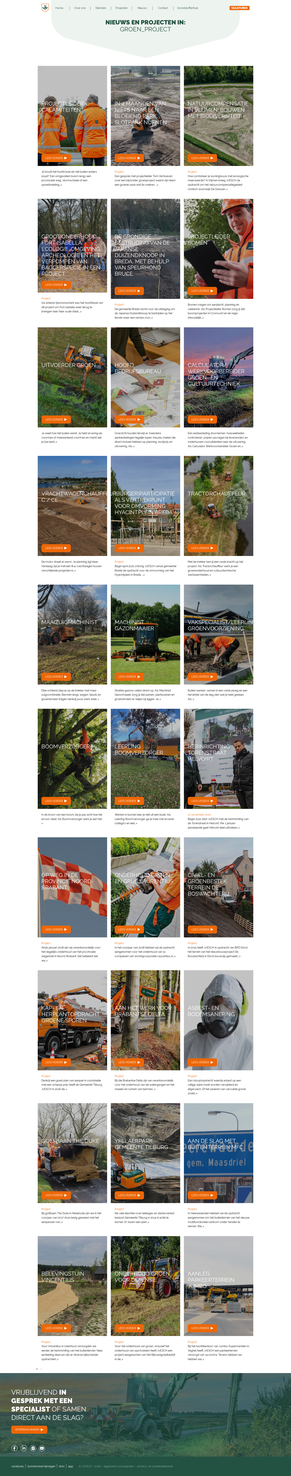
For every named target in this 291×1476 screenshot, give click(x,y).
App (70, 1466)
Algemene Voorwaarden (119, 1466)
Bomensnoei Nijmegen (41, 1466)
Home (59, 8)
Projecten (121, 8)
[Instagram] (33, 1448)
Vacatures (239, 8)
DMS (61, 1466)
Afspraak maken (27, 1429)
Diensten (100, 8)
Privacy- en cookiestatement (155, 1466)
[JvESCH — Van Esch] (45, 8)
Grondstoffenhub (187, 8)
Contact (163, 8)
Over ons (80, 8)
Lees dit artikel (72, 128)
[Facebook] (14, 1448)
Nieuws (142, 8)
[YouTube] (42, 1448)
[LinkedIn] (24, 1448)
